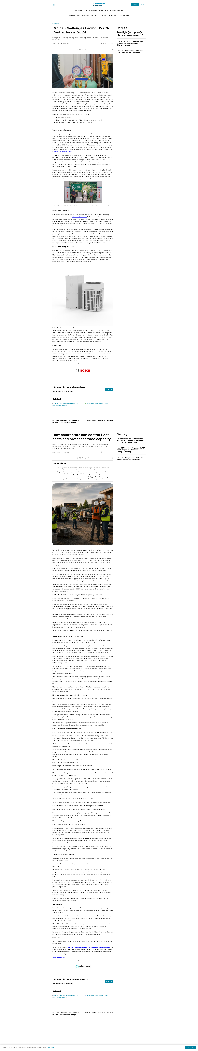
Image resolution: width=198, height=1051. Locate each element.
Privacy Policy (50, 1047)
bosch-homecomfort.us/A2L (63, 151)
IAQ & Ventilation (100, 15)
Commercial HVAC (87, 15)
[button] (53, 5)
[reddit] (85, 49)
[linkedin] (80, 49)
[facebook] (77, 49)
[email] (88, 49)
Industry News (124, 15)
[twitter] (83, 49)
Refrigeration (113, 15)
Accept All (190, 1047)
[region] (99, 1048)
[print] (112, 49)
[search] (56, 5)
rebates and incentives (79, 217)
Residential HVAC (74, 15)
